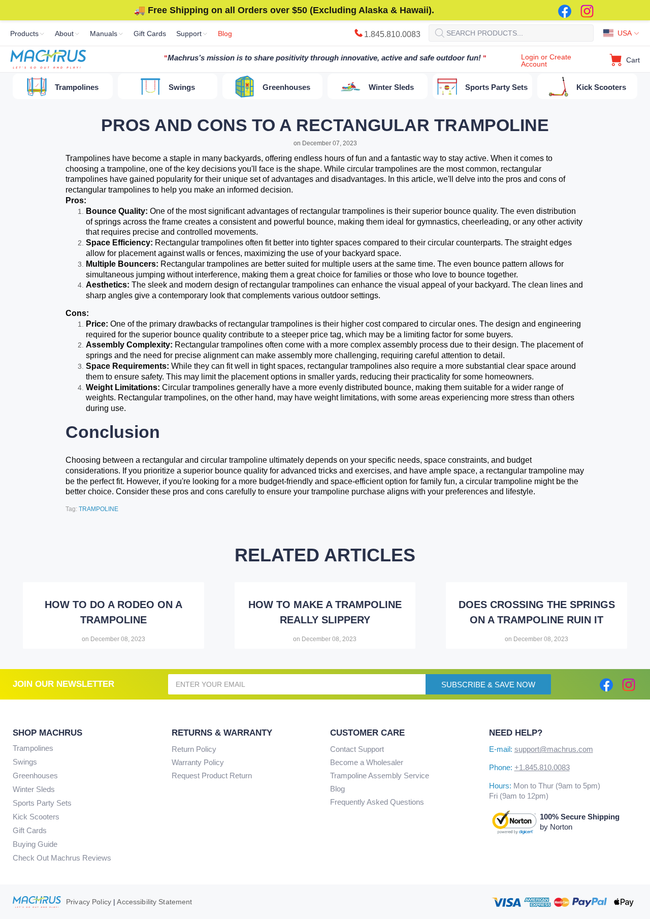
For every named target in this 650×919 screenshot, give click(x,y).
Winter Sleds (34, 789)
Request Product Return (212, 775)
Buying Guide (35, 844)
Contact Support (357, 749)
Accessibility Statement (154, 902)
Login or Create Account (546, 60)
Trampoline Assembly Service (379, 775)
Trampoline (98, 509)
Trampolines (33, 748)
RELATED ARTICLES (325, 555)
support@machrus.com (553, 749)
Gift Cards (30, 830)
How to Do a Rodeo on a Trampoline (113, 612)
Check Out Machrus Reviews (62, 857)
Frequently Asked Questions (377, 802)
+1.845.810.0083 (542, 767)
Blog (337, 788)
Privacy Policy (88, 902)
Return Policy (194, 749)
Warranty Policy (198, 762)
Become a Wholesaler (366, 762)
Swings (25, 761)
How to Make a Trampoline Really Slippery (325, 612)
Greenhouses (35, 775)
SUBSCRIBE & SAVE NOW (488, 684)
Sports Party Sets (42, 803)
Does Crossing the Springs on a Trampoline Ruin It (537, 612)
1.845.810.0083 (392, 34)
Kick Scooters (36, 816)
